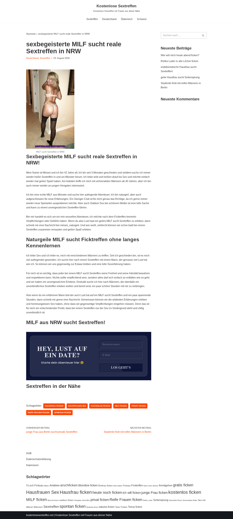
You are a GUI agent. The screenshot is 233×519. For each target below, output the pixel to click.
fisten (146, 486)
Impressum (32, 465)
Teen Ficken (121, 507)
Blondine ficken (88, 485)
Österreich (127, 19)
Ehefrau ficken (105, 485)
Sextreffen (92, 19)
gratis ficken (183, 485)
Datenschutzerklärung (38, 459)
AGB (29, 453)
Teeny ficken (135, 506)
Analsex (54, 485)
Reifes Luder (148, 500)
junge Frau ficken (154, 493)
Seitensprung (160, 500)
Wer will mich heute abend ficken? (180, 55)
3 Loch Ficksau (34, 485)
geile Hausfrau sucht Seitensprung (180, 77)
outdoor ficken (66, 500)
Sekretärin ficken (175, 500)
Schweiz (142, 19)
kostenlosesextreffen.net (39, 515)
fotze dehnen (153, 486)
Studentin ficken (92, 507)
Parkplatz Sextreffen (82, 500)
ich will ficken (132, 492)
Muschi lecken (53, 500)
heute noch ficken (107, 492)
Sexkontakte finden (190, 500)
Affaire (46, 486)
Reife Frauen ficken (38, 412)
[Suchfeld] (203, 35)
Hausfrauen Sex (77, 406)
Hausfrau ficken (54, 406)
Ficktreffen (137, 485)
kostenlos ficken (100, 406)
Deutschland (109, 19)
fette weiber (117, 486)
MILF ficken (121, 406)
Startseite (31, 34)
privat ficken (139, 406)
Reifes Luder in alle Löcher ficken (179, 61)
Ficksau (127, 485)
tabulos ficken (107, 506)
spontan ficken (62, 412)
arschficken (69, 485)
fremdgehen (165, 485)
